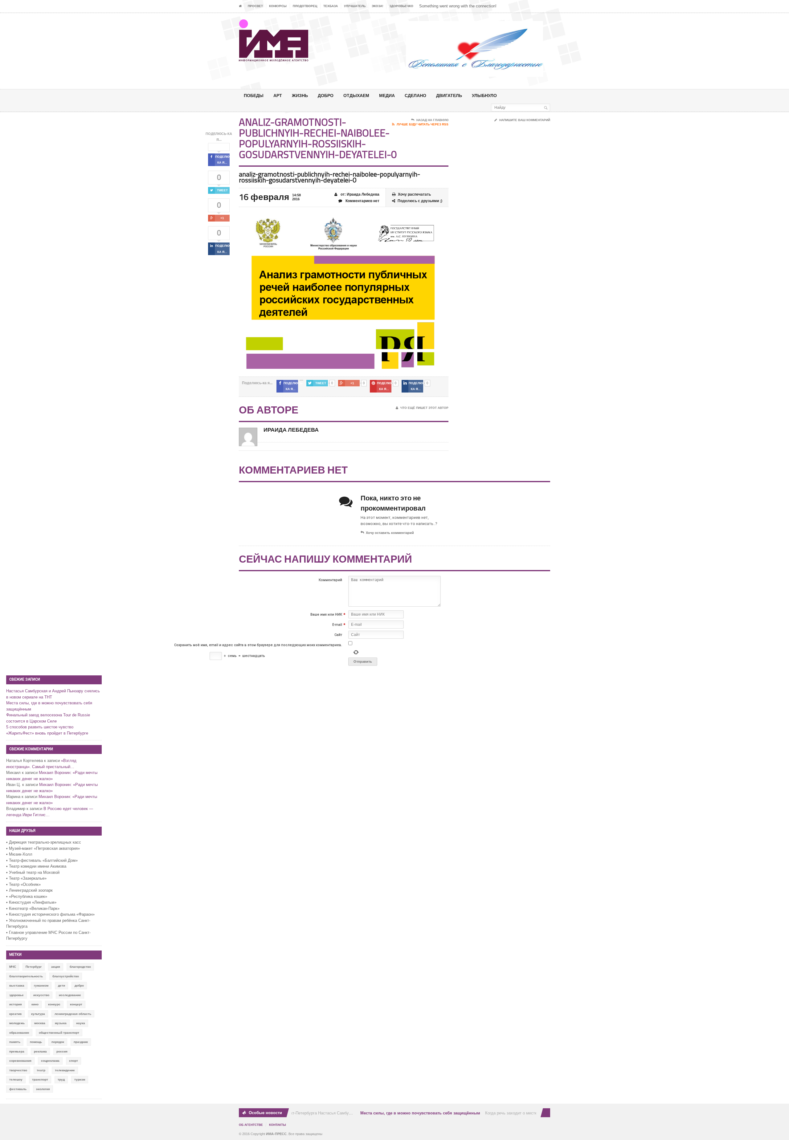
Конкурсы (278, 6)
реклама (40, 1051)
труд (61, 1079)
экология (43, 1089)
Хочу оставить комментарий (390, 533)
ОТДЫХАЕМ (356, 95)
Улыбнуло (484, 95)
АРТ (277, 95)
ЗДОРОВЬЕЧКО (401, 6)
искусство (41, 995)
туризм (79, 1079)
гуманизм (41, 985)
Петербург (34, 966)
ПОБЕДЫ (254, 95)
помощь (36, 1042)
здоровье (16, 995)
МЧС (12, 966)
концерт (76, 1004)
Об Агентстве (251, 1124)
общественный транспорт (59, 1032)
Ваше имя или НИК (326, 614)
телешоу (15, 1079)
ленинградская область (73, 1014)
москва (39, 1023)
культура (38, 1014)
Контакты (277, 1124)
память (14, 1042)
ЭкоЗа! (377, 6)
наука (80, 1023)
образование (19, 1032)
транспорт (40, 1079)
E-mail (337, 624)
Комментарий (330, 580)
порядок (57, 1042)
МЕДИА (387, 95)
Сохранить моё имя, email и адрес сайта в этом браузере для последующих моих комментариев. (258, 645)
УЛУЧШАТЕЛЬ (355, 6)
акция (55, 966)
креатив (15, 1014)
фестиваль (18, 1089)
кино (35, 1004)
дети (61, 985)
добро (79, 985)
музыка (61, 1023)
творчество (18, 1070)
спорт (73, 1060)
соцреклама (50, 1060)
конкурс (54, 1004)
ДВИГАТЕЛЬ (449, 95)
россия (61, 1051)
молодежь (17, 1023)
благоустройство (65, 976)
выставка (16, 985)
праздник (81, 1042)
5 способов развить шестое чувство (39, 727)
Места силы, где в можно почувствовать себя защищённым (411, 1113)
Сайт (338, 635)
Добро (325, 95)
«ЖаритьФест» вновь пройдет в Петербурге (47, 733)
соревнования (20, 1060)
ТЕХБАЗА (330, 6)
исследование (70, 995)
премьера (16, 1051)
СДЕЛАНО (415, 95)
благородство (80, 966)
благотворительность (26, 976)
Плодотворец (305, 6)
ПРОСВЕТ (255, 6)
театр (41, 1070)
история (15, 1004)
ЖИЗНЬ (300, 95)
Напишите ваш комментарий (524, 120)
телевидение (65, 1070)
